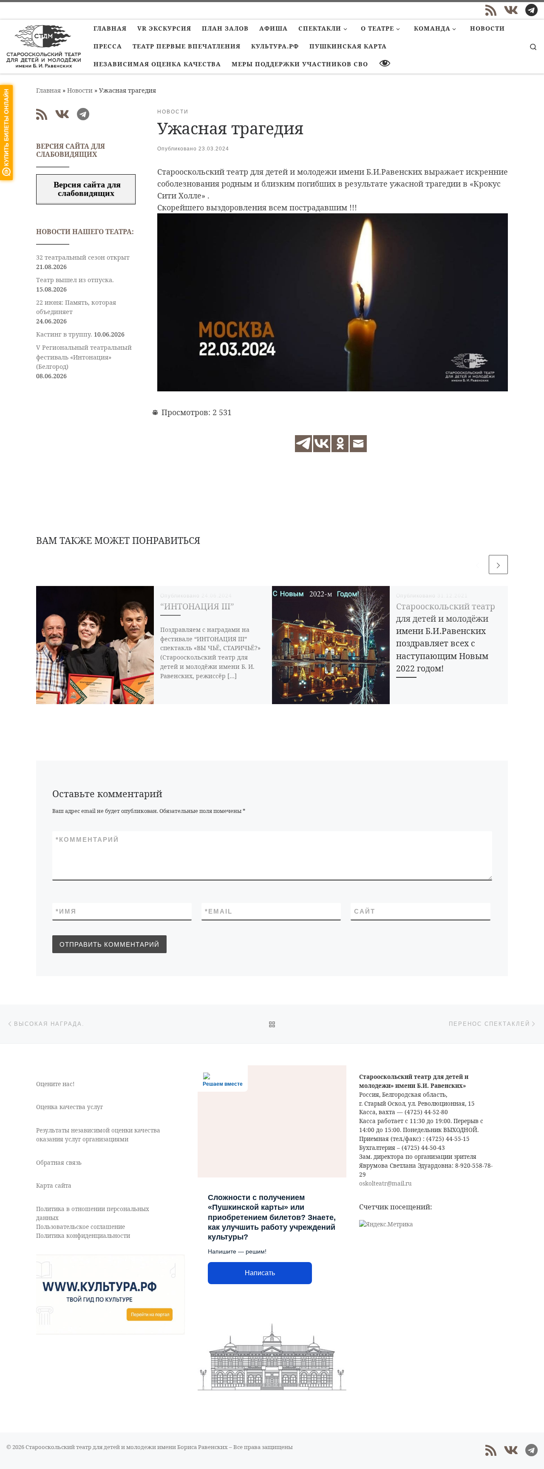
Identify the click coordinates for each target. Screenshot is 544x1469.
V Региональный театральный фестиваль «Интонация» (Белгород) (84, 356)
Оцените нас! (55, 1084)
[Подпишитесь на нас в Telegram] (531, 10)
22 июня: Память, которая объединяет (76, 307)
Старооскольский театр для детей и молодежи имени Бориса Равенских (127, 1447)
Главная (48, 90)
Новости (80, 90)
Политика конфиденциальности (83, 1236)
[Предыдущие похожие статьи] (477, 564)
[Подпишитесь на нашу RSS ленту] (490, 10)
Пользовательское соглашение (80, 1227)
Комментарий (87, 839)
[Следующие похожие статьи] (498, 564)
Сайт (364, 911)
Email (218, 911)
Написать (260, 1273)
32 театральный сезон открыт (83, 257)
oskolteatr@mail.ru (385, 1183)
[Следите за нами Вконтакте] (511, 10)
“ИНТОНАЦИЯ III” (197, 606)
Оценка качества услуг (69, 1107)
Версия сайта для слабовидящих (86, 189)
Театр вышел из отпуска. (75, 280)
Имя (66, 911)
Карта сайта (53, 1185)
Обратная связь (59, 1162)
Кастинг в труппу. (64, 334)
